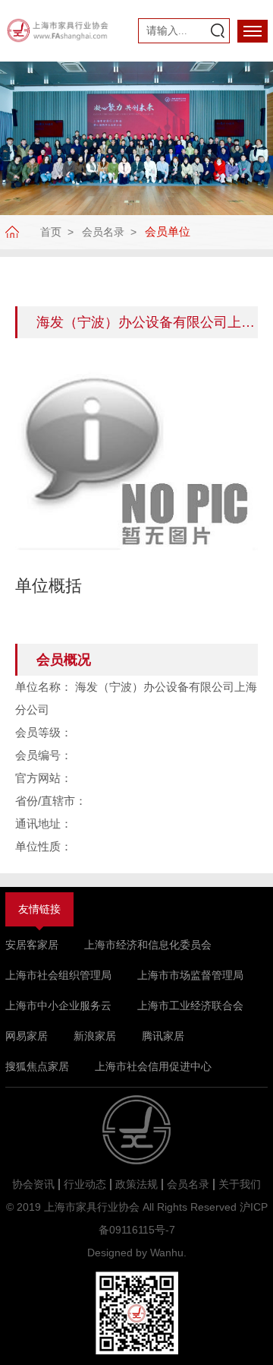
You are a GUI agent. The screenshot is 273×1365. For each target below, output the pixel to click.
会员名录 (103, 232)
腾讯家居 (163, 1036)
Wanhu (167, 1252)
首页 (50, 232)
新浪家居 (95, 1036)
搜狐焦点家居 (37, 1066)
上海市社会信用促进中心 (153, 1066)
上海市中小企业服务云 (58, 1005)
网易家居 (26, 1036)
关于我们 (239, 1184)
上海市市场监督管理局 (190, 975)
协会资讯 (33, 1184)
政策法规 (136, 1184)
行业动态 (85, 1184)
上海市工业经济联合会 (190, 1005)
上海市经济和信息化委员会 (148, 945)
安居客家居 (31, 945)
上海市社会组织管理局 (58, 975)
